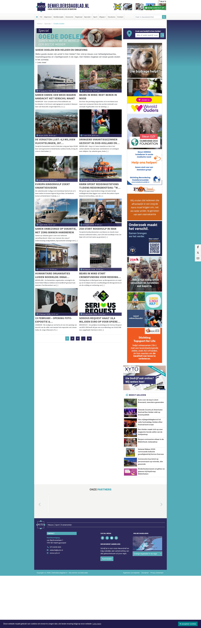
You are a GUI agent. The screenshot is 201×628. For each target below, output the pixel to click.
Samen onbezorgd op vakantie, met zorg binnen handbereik (55, 230)
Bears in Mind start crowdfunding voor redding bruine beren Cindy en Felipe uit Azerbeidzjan (98, 275)
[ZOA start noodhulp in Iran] (100, 212)
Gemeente (69, 17)
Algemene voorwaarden (131, 573)
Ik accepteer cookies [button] (188, 624)
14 (89, 338)
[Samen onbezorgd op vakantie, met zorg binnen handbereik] (56, 212)
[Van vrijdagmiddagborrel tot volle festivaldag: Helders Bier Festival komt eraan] (130, 422)
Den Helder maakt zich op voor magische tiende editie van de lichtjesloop (150, 431)
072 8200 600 (55, 547)
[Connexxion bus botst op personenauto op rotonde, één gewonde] (130, 462)
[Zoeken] (164, 17)
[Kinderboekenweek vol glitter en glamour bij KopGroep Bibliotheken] (130, 472)
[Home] (36, 17)
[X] (107, 538)
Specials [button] (87, 17)
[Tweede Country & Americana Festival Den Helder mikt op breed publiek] (130, 412)
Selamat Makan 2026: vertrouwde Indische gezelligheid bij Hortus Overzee (151, 451)
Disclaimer (145, 573)
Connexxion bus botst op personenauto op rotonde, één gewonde (150, 461)
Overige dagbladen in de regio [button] (145, 554)
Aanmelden (107, 559)
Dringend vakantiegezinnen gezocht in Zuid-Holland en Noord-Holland (98, 141)
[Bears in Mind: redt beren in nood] (100, 79)
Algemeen (48, 17)
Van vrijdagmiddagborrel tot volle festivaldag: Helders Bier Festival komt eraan (150, 421)
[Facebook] (102, 538)
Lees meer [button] (96, 624)
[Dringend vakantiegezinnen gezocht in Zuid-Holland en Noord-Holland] (100, 123)
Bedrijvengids (59, 17)
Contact (120, 17)
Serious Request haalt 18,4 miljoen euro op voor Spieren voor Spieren (99, 319)
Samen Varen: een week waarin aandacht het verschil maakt (55, 96)
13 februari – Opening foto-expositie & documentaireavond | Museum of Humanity (55, 319)
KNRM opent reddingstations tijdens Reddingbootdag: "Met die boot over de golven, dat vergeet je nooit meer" (100, 186)
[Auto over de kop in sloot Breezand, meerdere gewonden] (130, 403)
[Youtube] (112, 538)
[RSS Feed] (116, 538)
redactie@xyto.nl (56, 550)
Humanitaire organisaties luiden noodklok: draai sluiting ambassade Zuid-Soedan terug (52, 275)
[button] (40, 62)
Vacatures (111, 17)
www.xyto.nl (55, 553)
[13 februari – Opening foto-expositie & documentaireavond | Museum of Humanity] (56, 302)
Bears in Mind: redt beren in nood (98, 96)
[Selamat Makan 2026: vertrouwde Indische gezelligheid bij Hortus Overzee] (130, 452)
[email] (198, 258)
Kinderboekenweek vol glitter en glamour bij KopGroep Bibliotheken (151, 471)
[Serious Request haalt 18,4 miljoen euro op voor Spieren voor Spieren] (100, 302)
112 (41, 17)
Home (39, 24)
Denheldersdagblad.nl (68, 6)
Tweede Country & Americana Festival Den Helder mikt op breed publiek (150, 412)
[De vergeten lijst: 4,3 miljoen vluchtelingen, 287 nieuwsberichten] (56, 123)
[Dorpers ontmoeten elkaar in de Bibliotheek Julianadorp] (130, 442)
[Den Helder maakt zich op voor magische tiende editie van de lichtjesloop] (130, 432)
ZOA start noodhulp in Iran (97, 228)
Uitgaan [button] (102, 17)
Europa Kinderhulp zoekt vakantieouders (52, 185)
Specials (47, 24)
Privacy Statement (157, 573)
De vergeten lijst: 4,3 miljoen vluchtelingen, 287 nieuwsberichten (55, 141)
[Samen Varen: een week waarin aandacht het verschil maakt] (56, 79)
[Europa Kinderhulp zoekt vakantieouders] (56, 168)
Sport (95, 17)
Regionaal (78, 17)
